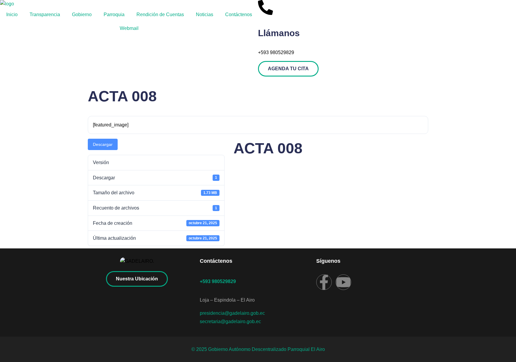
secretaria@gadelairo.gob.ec (230, 321)
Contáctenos (238, 14)
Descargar (103, 144)
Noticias (204, 14)
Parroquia (114, 14)
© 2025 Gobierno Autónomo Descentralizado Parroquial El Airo (258, 349)
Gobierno (82, 14)
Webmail (129, 28)
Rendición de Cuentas (160, 14)
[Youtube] (343, 282)
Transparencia (45, 14)
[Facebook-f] (324, 282)
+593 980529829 (218, 281)
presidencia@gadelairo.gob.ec (232, 313)
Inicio (12, 14)
